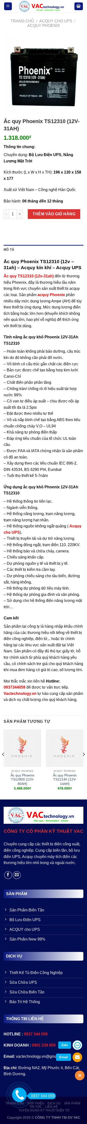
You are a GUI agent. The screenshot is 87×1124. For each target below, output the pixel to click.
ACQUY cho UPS (55, 21)
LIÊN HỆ (51, 1106)
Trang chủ (22, 21)
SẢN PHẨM (72, 1103)
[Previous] (3, 764)
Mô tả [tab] (9, 249)
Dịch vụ (54, 1103)
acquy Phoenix (51, 295)
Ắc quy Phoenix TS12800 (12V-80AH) (22, 780)
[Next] (83, 764)
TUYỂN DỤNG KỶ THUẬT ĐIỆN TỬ (44, 1110)
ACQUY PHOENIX (43, 26)
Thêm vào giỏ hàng (54, 214)
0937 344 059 (43, 1096)
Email (63, 1057)
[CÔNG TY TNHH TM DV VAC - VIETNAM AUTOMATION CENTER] (43, 6)
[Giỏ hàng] (78, 6)
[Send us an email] (17, 875)
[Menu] (8, 6)
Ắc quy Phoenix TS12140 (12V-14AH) (65, 780)
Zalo (64, 1045)
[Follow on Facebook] (8, 875)
